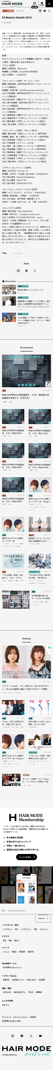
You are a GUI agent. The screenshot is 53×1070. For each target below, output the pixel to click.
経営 (4, 390)
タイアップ (33, 752)
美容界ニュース (23, 286)
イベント (26, 775)
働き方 (31, 535)
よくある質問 (7, 1000)
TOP (3, 910)
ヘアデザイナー (34, 572)
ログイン (5, 1005)
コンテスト (7, 22)
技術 (30, 495)
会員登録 (34, 7)
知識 (33, 591)
